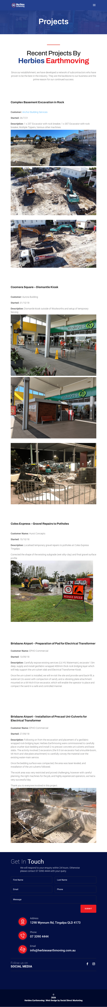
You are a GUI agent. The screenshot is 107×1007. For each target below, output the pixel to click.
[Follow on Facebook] (87, 963)
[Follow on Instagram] (93, 963)
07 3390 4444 (39, 936)
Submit (88, 909)
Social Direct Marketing (71, 1000)
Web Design (51, 1000)
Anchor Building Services (34, 112)
